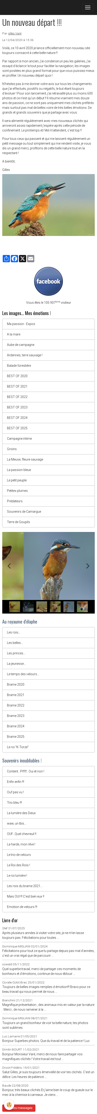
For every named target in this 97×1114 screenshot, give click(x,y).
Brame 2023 (15, 716)
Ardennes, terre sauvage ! (24, 355)
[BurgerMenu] (87, 7)
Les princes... (16, 653)
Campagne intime (19, 438)
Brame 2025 (15, 736)
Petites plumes (17, 491)
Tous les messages (18, 1108)
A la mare (13, 334)
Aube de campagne (20, 345)
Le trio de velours (19, 855)
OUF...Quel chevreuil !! (21, 834)
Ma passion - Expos (21, 324)
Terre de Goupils (18, 522)
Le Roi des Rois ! (18, 865)
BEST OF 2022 (17, 397)
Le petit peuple (17, 480)
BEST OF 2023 (17, 407)
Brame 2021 (15, 695)
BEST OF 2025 (17, 428)
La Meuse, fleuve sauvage (25, 459)
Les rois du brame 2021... (24, 886)
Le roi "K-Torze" (18, 747)
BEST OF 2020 (17, 376)
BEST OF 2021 (17, 386)
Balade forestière (19, 365)
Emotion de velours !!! (22, 907)
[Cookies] (9, 1105)
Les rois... (13, 632)
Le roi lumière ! (17, 875)
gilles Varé (14, 33)
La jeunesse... (16, 663)
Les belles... (15, 643)
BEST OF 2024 (17, 418)
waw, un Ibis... (16, 823)
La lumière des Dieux (21, 813)
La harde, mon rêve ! (21, 844)
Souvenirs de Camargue (24, 511)
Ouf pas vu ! (15, 792)
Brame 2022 (15, 705)
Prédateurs (15, 501)
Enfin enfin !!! (15, 782)
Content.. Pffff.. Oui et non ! (25, 771)
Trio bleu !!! (14, 802)
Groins (12, 449)
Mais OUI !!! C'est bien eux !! (25, 896)
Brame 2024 (15, 726)
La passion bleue (19, 470)
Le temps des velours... (23, 674)
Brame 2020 (15, 684)
